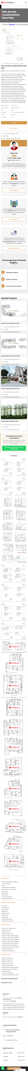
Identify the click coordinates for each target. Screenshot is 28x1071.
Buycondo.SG (14, 183)
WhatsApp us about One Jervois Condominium (14, 448)
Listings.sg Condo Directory (7, 948)
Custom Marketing (8, 241)
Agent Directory (5, 893)
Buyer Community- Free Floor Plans (9, 889)
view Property (14, 128)
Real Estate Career (6, 913)
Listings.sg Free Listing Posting (8, 950)
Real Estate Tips (5, 917)
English (18, 1070)
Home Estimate (14, 190)
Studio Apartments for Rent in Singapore (10, 967)
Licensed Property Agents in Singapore (10, 881)
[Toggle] (25, 877)
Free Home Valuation (14, 1068)
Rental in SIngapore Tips (7, 919)
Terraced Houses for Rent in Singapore (10, 969)
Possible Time (11, 211)
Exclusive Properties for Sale (7, 933)
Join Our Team (5, 891)
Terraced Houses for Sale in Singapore (9, 945)
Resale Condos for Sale (6, 930)
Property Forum (5, 894)
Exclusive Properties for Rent (7, 965)
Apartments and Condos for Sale (9, 928)
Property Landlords (5, 907)
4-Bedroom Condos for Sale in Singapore (10, 939)
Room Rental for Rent (6, 971)
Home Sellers (4, 906)
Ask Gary (3, 885)
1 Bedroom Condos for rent (7, 958)
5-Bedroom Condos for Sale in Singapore (10, 941)
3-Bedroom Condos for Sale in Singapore (10, 937)
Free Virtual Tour (14, 219)
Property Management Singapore (9, 887)
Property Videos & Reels (7, 896)
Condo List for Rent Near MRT (8, 973)
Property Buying (5, 909)
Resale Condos (5, 915)
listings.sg (20, 1017)
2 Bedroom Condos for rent (7, 959)
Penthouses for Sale (6, 932)
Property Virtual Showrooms (7, 898)
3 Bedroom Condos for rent (7, 961)
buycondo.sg (21, 102)
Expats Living (4, 911)
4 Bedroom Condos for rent (7, 963)
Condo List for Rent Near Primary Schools (10, 974)
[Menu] (26, 2)
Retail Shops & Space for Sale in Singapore (10, 947)
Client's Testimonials (6, 883)
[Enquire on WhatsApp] (2, 1068)
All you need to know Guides (8, 921)
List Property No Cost (14, 248)
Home (2, 71)
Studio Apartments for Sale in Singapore (10, 943)
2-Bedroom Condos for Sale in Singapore (10, 935)
